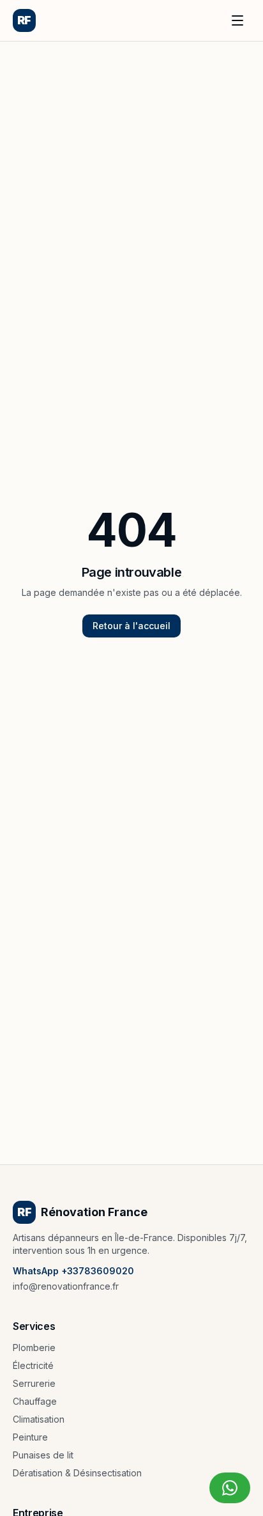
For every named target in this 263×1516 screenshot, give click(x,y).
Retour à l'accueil (131, 625)
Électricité (33, 1365)
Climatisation (38, 1419)
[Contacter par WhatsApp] (229, 1488)
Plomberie (34, 1347)
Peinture (30, 1437)
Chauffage (35, 1401)
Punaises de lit (43, 1455)
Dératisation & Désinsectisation (77, 1472)
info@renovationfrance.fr (66, 1286)
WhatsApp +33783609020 (73, 1270)
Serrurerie (34, 1383)
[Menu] (237, 20)
